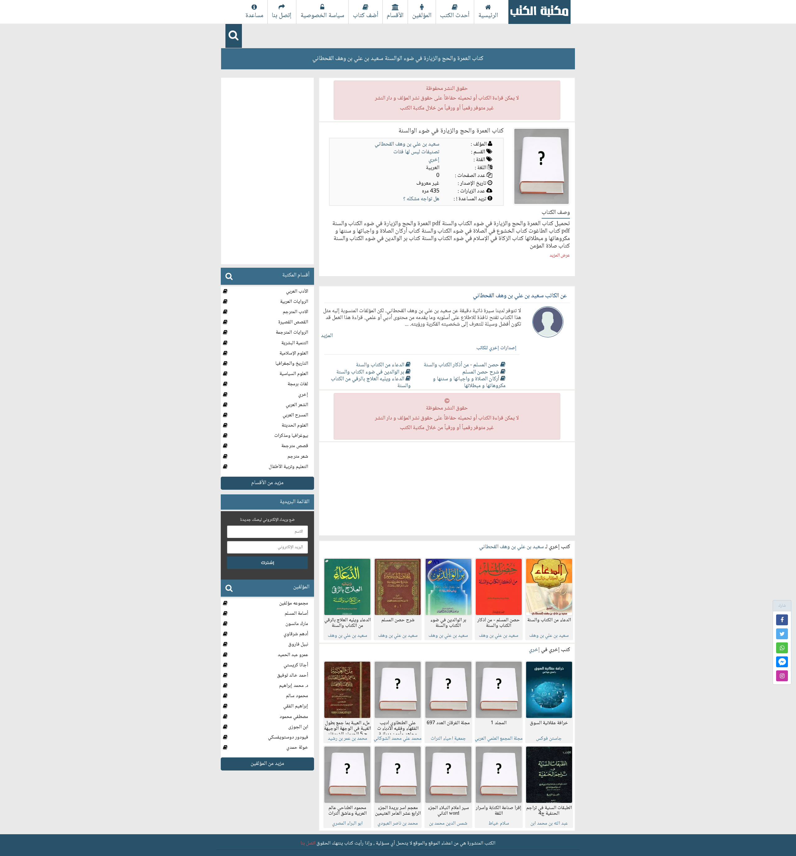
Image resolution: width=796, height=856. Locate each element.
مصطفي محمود (294, 717)
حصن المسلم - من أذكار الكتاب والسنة (462, 365)
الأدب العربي (297, 291)
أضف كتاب (365, 15)
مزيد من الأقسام (267, 483)
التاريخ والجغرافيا (291, 363)
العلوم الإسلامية (294, 353)
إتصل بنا (282, 15)
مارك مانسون (296, 624)
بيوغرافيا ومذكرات (291, 436)
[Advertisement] (447, 488)
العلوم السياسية (294, 374)
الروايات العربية (294, 302)
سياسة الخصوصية (322, 15)
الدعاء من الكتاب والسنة (380, 365)
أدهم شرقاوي (296, 634)
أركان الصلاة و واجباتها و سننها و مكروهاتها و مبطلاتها (469, 382)
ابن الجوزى (298, 727)
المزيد (327, 335)
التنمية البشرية (294, 343)
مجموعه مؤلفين (293, 603)
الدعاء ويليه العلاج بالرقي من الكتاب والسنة (371, 382)
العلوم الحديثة (295, 425)
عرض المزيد (559, 256)
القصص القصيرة (293, 322)
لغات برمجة (298, 384)
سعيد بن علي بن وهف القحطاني (407, 144)
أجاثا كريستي (296, 665)
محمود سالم (297, 696)
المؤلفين (422, 15)
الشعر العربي (297, 405)
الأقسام (395, 15)
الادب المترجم (295, 312)
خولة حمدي (297, 747)
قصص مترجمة (294, 446)
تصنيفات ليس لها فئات (416, 152)
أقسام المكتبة (295, 275)
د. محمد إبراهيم (293, 686)
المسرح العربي (295, 415)
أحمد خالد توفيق (292, 675)
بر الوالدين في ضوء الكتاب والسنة (370, 372)
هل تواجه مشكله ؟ (421, 199)
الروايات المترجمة (292, 332)
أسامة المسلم (296, 613)
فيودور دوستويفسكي (288, 737)
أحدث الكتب (455, 15)
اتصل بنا (308, 843)
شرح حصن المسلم (481, 372)
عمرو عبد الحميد (293, 655)
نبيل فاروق (298, 644)
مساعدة (254, 15)
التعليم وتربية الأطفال (288, 467)
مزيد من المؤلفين (267, 763)
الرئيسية (488, 15)
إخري (433, 159)
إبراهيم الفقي (295, 706)
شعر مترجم (297, 456)
